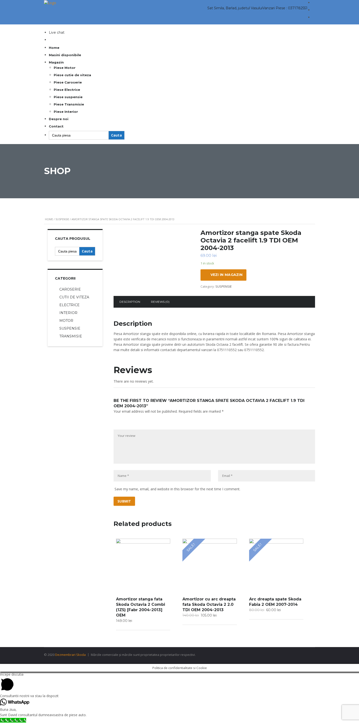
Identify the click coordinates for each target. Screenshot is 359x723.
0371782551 (297, 8)
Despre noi (58, 119)
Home (54, 48)
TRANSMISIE (70, 336)
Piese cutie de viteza (72, 75)
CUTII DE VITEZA (74, 297)
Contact (56, 126)
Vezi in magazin (227, 274)
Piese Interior (66, 112)
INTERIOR (68, 313)
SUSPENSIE (62, 219)
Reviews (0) (160, 302)
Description (129, 302)
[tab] (130, 302)
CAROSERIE (70, 289)
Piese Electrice (67, 90)
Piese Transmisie (69, 104)
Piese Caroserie (68, 82)
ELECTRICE (69, 305)
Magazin (56, 62)
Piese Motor (64, 68)
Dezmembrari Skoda (70, 654)
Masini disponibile (65, 55)
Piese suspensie (68, 97)
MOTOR (66, 320)
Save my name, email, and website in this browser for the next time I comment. (177, 489)
